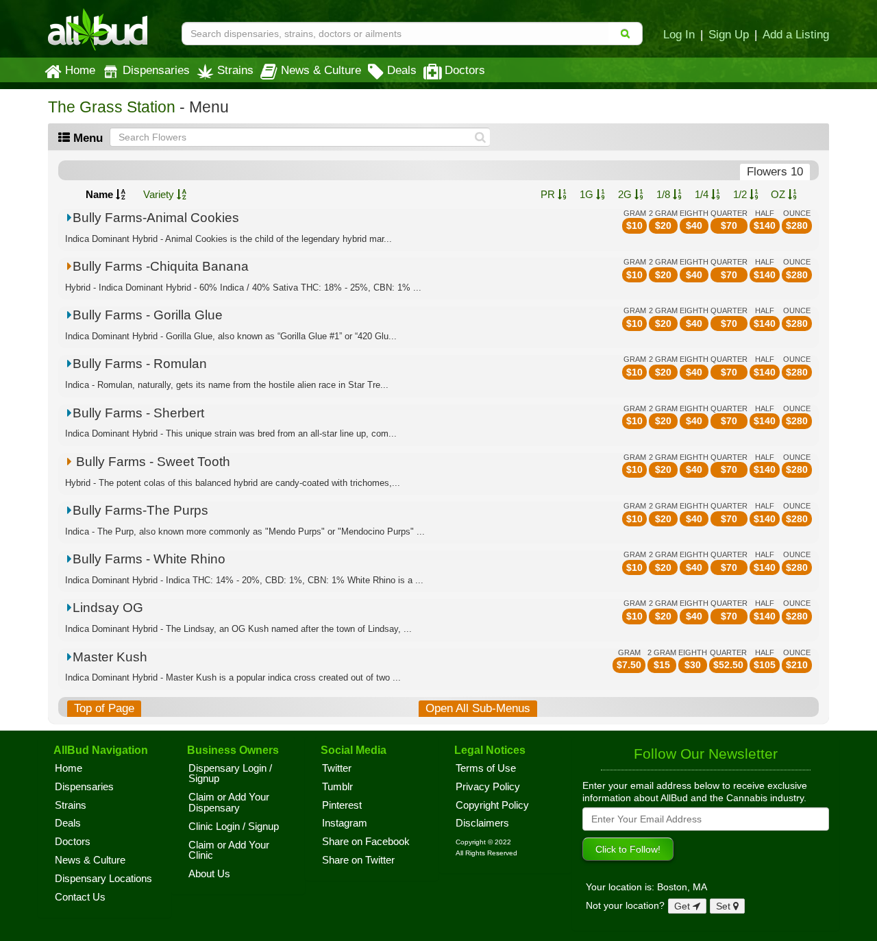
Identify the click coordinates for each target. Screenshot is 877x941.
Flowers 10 (775, 171)
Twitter (336, 768)
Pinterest (342, 805)
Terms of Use (486, 768)
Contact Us (80, 897)
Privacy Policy (488, 786)
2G (626, 194)
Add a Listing (796, 34)
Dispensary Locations (103, 878)
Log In (679, 34)
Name (101, 194)
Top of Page (104, 708)
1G (588, 194)
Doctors (465, 70)
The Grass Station (111, 107)
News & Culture (321, 70)
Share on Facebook (366, 841)
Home (80, 70)
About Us (209, 873)
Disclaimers (482, 823)
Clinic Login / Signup (233, 826)
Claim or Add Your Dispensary (228, 803)
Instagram (344, 823)
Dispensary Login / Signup (230, 774)
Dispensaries (156, 70)
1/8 (664, 194)
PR (549, 194)
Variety (160, 194)
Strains (235, 70)
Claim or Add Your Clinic (228, 850)
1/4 (703, 194)
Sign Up (728, 34)
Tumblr (337, 786)
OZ (779, 194)
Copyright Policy (492, 805)
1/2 (741, 194)
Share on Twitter (358, 860)
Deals (402, 70)
